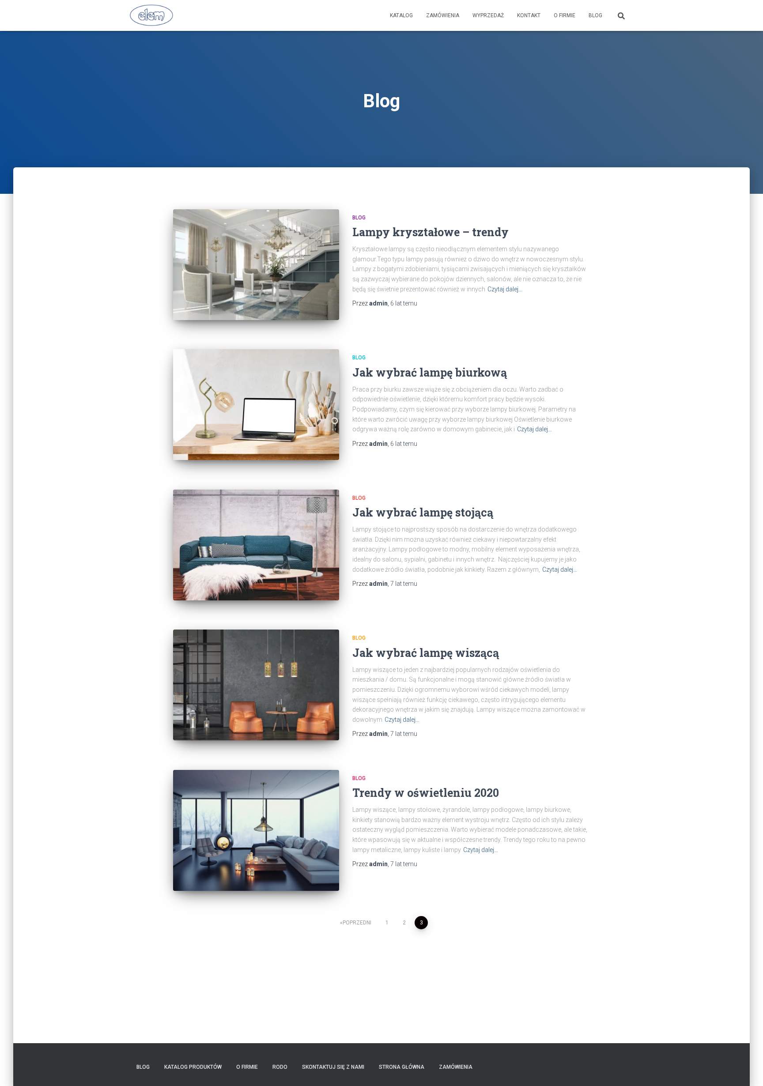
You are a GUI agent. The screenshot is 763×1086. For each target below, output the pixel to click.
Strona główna (401, 1067)
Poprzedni (357, 923)
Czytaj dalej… (504, 289)
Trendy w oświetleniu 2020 (425, 792)
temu (403, 303)
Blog (595, 15)
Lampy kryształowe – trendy (430, 232)
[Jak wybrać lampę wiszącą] (256, 685)
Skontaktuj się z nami (333, 1067)
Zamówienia (442, 15)
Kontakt (528, 15)
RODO (279, 1067)
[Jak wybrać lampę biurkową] (256, 404)
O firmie (564, 15)
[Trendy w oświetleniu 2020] (256, 830)
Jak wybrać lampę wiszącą (425, 652)
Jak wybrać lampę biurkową (429, 372)
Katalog (401, 15)
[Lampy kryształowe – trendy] (256, 264)
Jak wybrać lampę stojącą (422, 512)
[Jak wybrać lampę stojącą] (256, 545)
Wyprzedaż (488, 15)
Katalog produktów (193, 1067)
